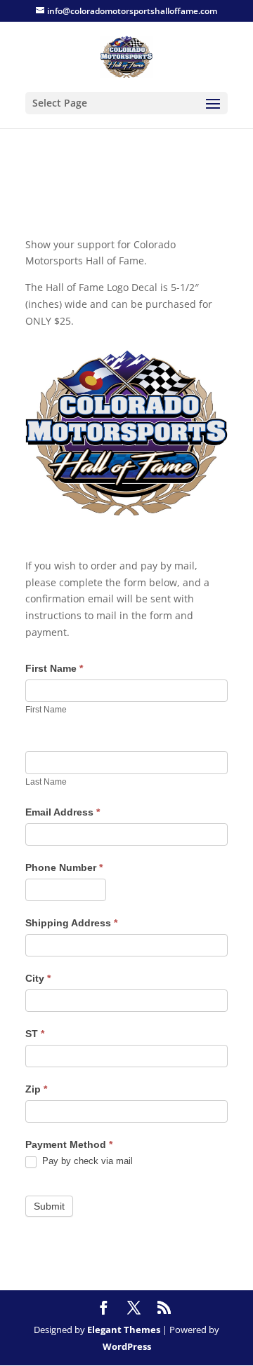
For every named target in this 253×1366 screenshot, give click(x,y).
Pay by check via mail (86, 1161)
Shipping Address (71, 922)
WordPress (127, 1346)
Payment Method (68, 1144)
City (38, 978)
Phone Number (64, 867)
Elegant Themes (123, 1329)
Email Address (62, 812)
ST (34, 1033)
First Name (54, 668)
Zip (36, 1089)
